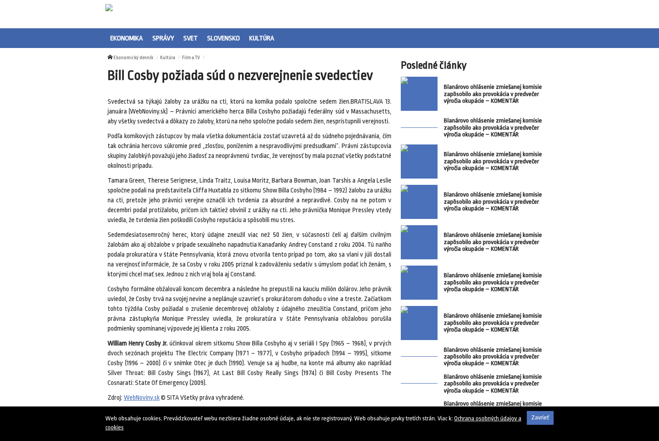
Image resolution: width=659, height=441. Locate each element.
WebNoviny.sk (142, 398)
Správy (163, 38)
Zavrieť (540, 417)
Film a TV (191, 58)
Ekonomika (126, 38)
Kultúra (261, 38)
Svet (190, 38)
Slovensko (223, 38)
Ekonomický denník (133, 58)
